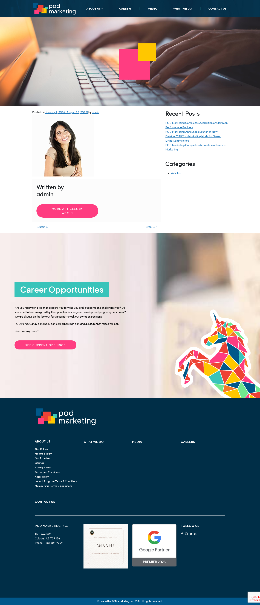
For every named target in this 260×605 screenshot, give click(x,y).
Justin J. (42, 227)
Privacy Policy (43, 467)
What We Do (182, 8)
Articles (176, 173)
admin (95, 112)
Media (152, 8)
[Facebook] (182, 533)
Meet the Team (43, 453)
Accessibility (42, 476)
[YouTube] (191, 533)
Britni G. (151, 227)
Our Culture (41, 449)
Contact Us (217, 8)
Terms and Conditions (47, 472)
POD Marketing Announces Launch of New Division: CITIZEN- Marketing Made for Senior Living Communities (193, 136)
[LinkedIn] (195, 533)
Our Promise (42, 458)
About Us (93, 8)
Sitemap (39, 462)
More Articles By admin (67, 211)
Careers (125, 8)
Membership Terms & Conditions (53, 486)
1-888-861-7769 (53, 543)
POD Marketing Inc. (122, 601)
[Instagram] (186, 533)
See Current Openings (45, 345)
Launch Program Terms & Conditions (56, 481)
